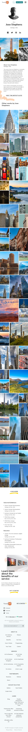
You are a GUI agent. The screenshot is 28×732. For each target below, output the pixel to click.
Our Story (18, 640)
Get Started (19, 2)
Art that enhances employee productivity (18, 715)
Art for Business (9, 654)
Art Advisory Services (8, 635)
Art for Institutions (8, 664)
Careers (19, 646)
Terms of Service (18, 730)
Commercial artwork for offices (18, 709)
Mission (19, 635)
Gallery (8, 688)
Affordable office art (8, 721)
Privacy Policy (9, 730)
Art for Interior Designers (8, 660)
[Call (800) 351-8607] (13, 2)
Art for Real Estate (19, 655)
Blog (8, 699)
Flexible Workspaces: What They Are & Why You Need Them (18, 702)
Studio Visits (8, 691)
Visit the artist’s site (14, 95)
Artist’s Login (18, 669)
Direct (8, 680)
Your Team (8, 646)
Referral (19, 677)
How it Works (8, 643)
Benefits (8, 640)
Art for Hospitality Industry (19, 665)
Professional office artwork (8, 709)
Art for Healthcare (18, 659)
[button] (25, 2)
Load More (14, 491)
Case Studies (19, 688)
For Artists (8, 669)
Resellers (8, 677)
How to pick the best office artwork (9, 715)
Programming (19, 643)
